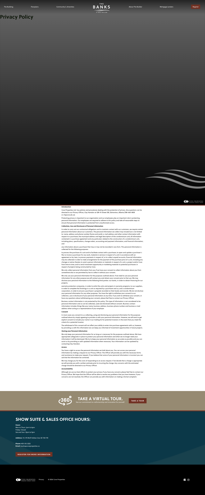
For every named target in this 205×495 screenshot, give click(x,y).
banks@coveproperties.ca (30, 446)
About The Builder (135, 7)
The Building (8, 7)
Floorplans (35, 7)
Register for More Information (34, 454)
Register (196, 7)
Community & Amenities (65, 7)
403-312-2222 (26, 443)
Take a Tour (137, 400)
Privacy (41, 479)
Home (101, 7)
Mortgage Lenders (166, 7)
